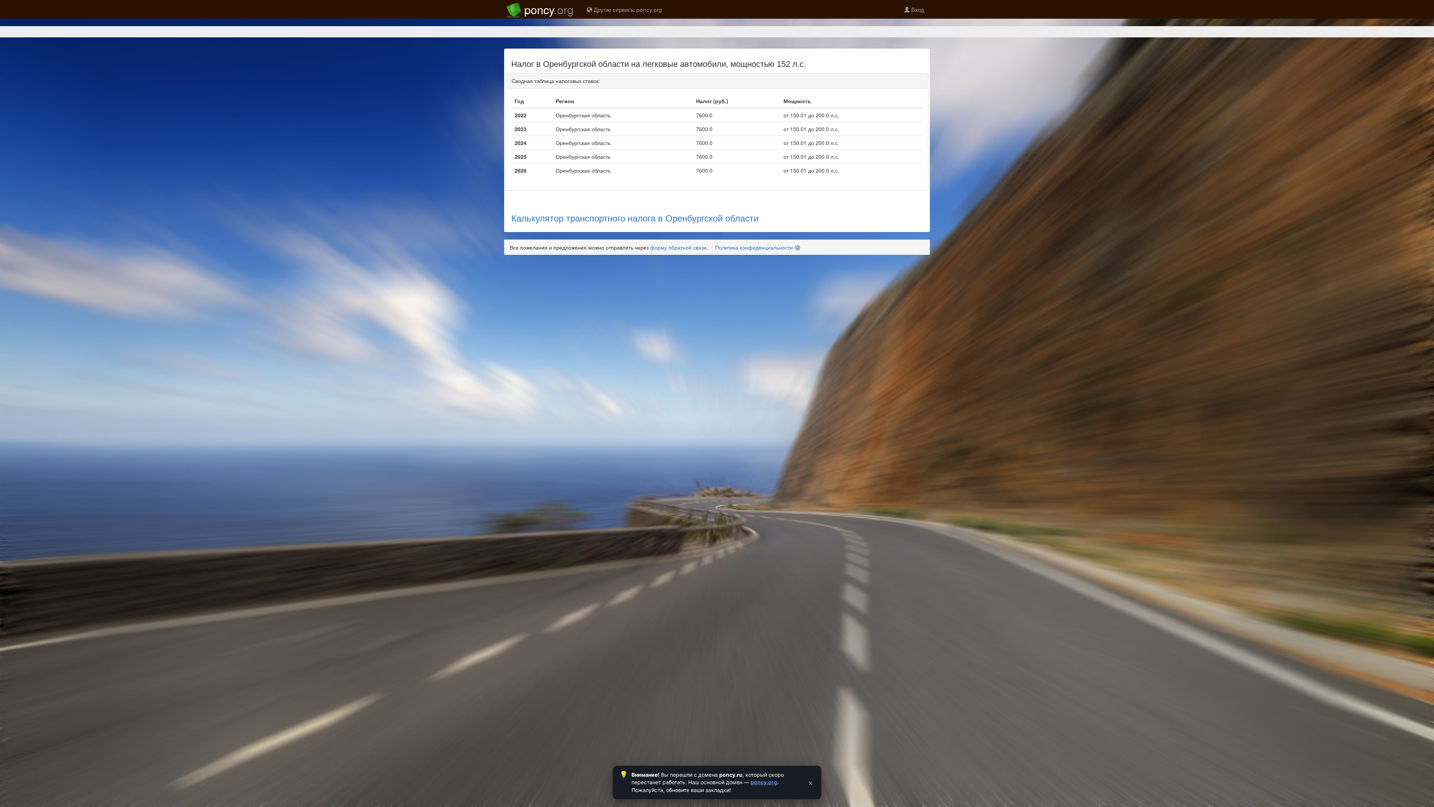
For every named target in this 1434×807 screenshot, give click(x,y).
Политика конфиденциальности (754, 247)
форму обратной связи (678, 247)
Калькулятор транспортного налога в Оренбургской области (634, 217)
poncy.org (764, 782)
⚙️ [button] (797, 247)
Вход (917, 9)
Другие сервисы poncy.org (627, 9)
